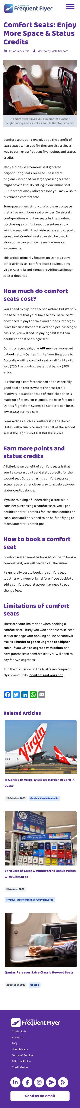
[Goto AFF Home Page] (28, 8)
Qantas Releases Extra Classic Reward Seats (39, 972)
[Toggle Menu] (70, 8)
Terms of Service (22, 1055)
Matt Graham (59, 51)
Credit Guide (20, 1067)
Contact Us (19, 1031)
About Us (18, 1037)
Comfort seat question (46, 675)
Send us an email (40, 1096)
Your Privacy (20, 1049)
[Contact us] (52, 1082)
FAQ (14, 1043)
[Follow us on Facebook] (28, 1082)
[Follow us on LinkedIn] (16, 1082)
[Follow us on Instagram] (40, 1082)
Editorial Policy (21, 1061)
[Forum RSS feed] (64, 1082)
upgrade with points (48, 648)
